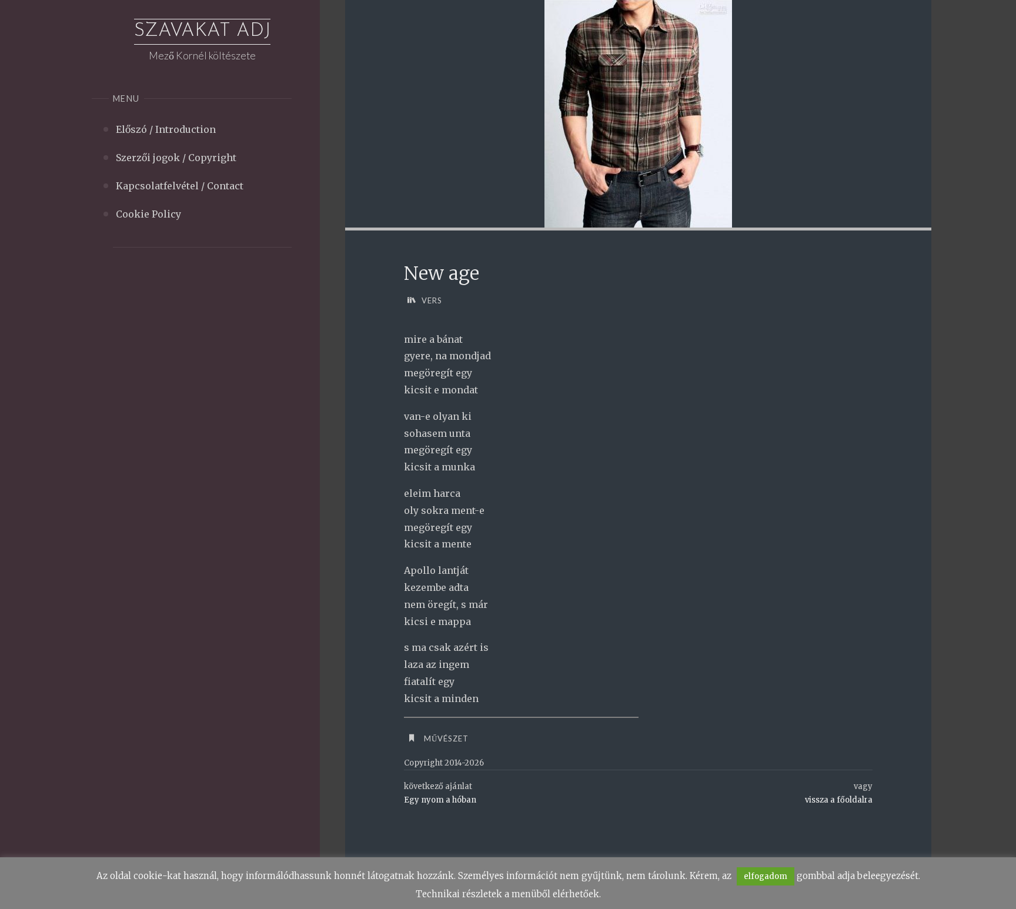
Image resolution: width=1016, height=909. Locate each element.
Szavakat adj (202, 31)
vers (432, 300)
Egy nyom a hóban (440, 800)
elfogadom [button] (765, 876)
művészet (446, 738)
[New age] (638, 114)
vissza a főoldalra (839, 800)
